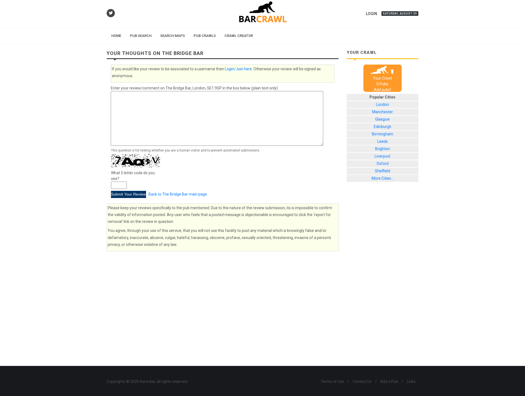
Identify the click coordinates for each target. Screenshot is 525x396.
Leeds (382, 141)
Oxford (383, 163)
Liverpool (382, 156)
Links (411, 381)
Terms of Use (332, 381)
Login (371, 13)
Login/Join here (238, 69)
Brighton (382, 149)
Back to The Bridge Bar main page (177, 194)
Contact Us (362, 381)
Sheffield (382, 171)
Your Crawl (382, 78)
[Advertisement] (383, 278)
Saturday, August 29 (400, 13)
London (382, 104)
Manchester (382, 112)
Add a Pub (389, 381)
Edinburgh (382, 126)
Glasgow (382, 119)
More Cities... (382, 178)
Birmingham (382, 134)
